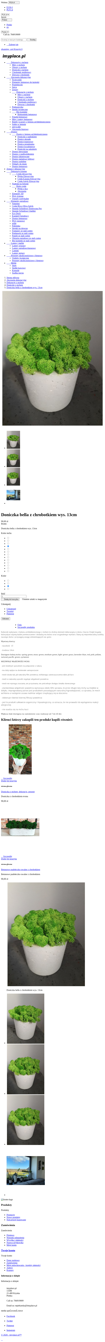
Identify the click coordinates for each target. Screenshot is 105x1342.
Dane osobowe (13, 1260)
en (8, 27)
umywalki (16, 127)
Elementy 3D (18, 194)
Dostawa (10, 1235)
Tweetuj (10, 611)
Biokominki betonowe (27, 114)
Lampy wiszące (19, 246)
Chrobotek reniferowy (21, 72)
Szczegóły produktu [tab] (26, 627)
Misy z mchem (18, 65)
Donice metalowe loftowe (23, 159)
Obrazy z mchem (19, 67)
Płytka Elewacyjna (26, 176)
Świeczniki (17, 80)
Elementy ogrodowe (17, 201)
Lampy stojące (18, 253)
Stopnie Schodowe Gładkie (24, 211)
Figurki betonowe (19, 117)
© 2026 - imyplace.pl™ (11, 1335)
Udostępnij (11, 609)
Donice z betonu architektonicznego (29, 134)
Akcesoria (22, 191)
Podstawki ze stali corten (22, 233)
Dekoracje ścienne (17, 171)
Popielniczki (17, 85)
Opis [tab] (20, 625)
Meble (11, 263)
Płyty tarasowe (18, 221)
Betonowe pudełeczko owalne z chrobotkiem (20, 869)
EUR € (10, 7)
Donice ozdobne (19, 161)
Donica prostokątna (26, 144)
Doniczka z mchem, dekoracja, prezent (18, 792)
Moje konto (12, 1245)
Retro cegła (19, 186)
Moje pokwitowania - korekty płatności (23, 1265)
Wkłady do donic (19, 164)
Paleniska (16, 226)
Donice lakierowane (20, 156)
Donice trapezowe (25, 141)
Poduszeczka (17, 107)
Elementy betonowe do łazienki (25, 82)
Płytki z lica (23, 189)
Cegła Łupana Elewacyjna (29, 179)
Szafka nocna (18, 273)
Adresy (10, 1268)
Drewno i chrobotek (20, 75)
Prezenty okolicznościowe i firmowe (24, 255)
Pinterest (10, 614)
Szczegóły (6, 778)
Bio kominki (19, 112)
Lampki (15, 250)
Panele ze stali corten (21, 236)
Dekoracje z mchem (17, 62)
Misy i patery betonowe (22, 119)
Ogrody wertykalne (20, 198)
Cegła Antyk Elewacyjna (28, 181)
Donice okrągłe (24, 139)
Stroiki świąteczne (20, 109)
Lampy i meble (15, 243)
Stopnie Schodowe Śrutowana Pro (27, 208)
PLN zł (10, 10)
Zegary (15, 89)
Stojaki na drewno (20, 228)
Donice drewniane (20, 151)
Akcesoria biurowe (20, 129)
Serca (14, 87)
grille (14, 223)
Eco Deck (16, 213)
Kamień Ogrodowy (20, 216)
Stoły (14, 265)
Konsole (15, 270)
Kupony (10, 1270)
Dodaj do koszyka (10, 599)
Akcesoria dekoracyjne (19, 77)
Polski (9, 25)
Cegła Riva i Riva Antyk (22, 206)
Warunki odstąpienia (15, 1237)
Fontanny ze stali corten (22, 231)
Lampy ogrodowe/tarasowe (24, 248)
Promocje (11, 1215)
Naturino (16, 203)
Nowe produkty (13, 1217)
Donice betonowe (19, 166)
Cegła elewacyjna (22, 174)
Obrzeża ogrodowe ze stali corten (26, 238)
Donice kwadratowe (26, 146)
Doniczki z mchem (20, 70)
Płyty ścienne (18, 196)
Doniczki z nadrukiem (27, 137)
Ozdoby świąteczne (20, 258)
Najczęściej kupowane (16, 1220)
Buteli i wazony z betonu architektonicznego (31, 122)
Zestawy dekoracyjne (16, 169)
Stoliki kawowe (19, 268)
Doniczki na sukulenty (27, 149)
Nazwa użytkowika (15, 1242)
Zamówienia (12, 1263)
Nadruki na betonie (20, 184)
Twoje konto (8, 1250)
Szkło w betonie (19, 124)
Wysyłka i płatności (15, 1240)
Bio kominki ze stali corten (23, 241)
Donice (12, 132)
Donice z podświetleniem (23, 154)
